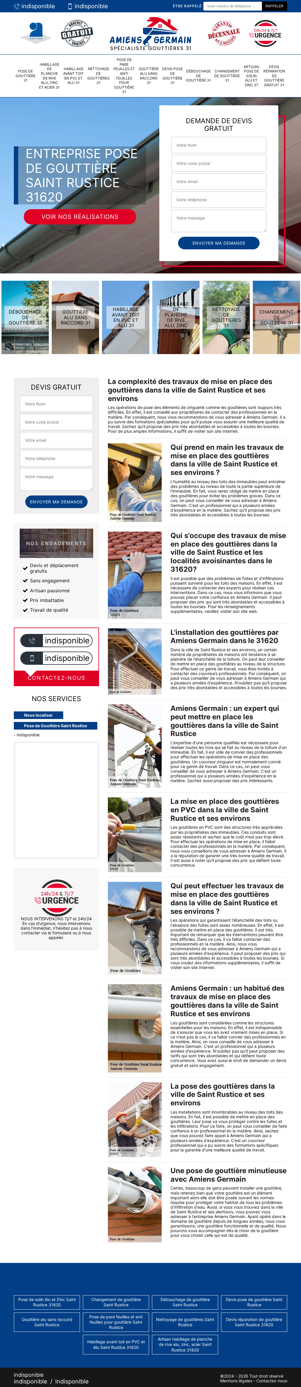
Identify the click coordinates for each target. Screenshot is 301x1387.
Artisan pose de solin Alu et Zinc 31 (251, 76)
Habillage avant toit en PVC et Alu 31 (73, 76)
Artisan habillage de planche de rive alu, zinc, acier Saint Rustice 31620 (185, 1344)
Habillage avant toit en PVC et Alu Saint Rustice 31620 (116, 1344)
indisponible (37, 6)
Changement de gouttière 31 (227, 75)
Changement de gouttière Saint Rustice (116, 1302)
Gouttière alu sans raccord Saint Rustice (47, 1322)
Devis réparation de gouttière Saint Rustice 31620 (254, 1322)
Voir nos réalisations (80, 216)
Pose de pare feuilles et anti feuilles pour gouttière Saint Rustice (116, 1322)
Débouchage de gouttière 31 (198, 75)
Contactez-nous (271, 1380)
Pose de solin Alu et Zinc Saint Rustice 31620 (47, 1302)
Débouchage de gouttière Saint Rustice (185, 1302)
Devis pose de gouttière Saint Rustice (254, 1302)
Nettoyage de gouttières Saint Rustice (185, 1322)
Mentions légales (236, 1380)
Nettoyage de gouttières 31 (98, 76)
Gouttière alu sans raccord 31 (149, 76)
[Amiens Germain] (150, 32)
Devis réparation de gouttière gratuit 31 (274, 76)
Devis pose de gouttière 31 (172, 76)
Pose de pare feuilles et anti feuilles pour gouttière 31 (124, 75)
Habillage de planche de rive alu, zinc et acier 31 (49, 75)
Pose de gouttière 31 (26, 75)
